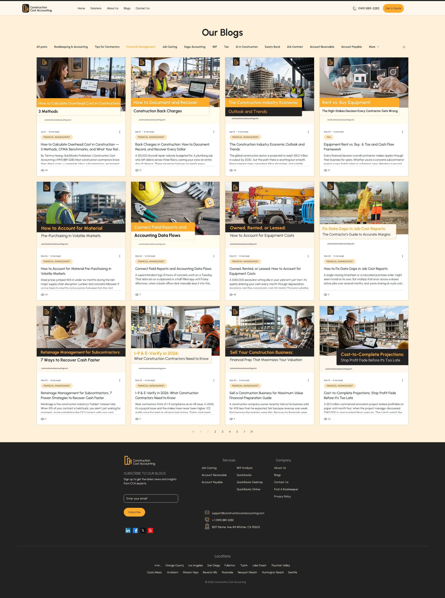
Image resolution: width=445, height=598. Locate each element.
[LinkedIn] (128, 530)
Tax (226, 46)
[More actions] (121, 132)
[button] (404, 47)
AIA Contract (295, 46)
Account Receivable (322, 46)
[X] (142, 530)
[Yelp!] (150, 530)
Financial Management (141, 46)
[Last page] (252, 431)
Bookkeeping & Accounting (71, 46)
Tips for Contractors (107, 46)
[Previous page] (200, 431)
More (372, 46)
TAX (328, 137)
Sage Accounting (194, 46)
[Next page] (244, 431)
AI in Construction (247, 46)
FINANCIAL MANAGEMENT (56, 137)
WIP (214, 46)
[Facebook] (135, 530)
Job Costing (169, 46)
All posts (42, 46)
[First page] (193, 431)
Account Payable (351, 46)
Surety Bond (272, 46)
